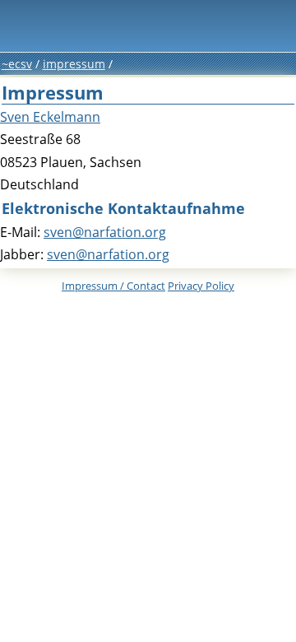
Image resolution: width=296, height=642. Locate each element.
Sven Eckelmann (50, 117)
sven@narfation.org (105, 232)
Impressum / (113, 285)
